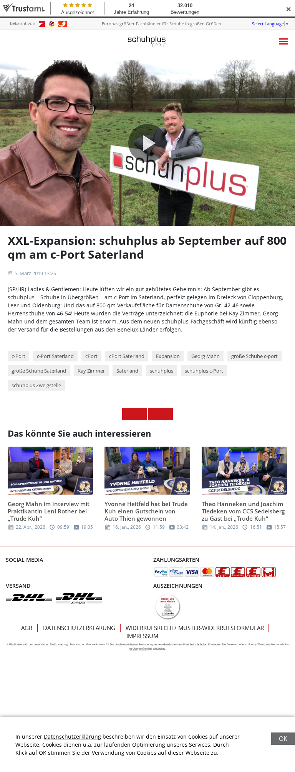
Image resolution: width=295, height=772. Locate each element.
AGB (27, 628)
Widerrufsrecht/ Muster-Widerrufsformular (195, 628)
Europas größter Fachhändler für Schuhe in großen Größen (161, 23)
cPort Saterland (126, 356)
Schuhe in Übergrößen (69, 297)
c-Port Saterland (55, 356)
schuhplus (161, 370)
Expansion (168, 356)
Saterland (127, 370)
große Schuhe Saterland (39, 370)
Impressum (142, 636)
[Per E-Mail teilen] (167, 414)
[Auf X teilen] (140, 414)
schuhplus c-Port (204, 370)
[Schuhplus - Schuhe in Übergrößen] (147, 41)
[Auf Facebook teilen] (128, 414)
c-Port (18, 356)
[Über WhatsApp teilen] (154, 414)
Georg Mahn (205, 356)
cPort (91, 356)
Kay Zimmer (91, 370)
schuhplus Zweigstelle (36, 385)
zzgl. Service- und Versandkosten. (84, 644)
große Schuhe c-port (254, 356)
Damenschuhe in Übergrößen (245, 644)
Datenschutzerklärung (79, 628)
